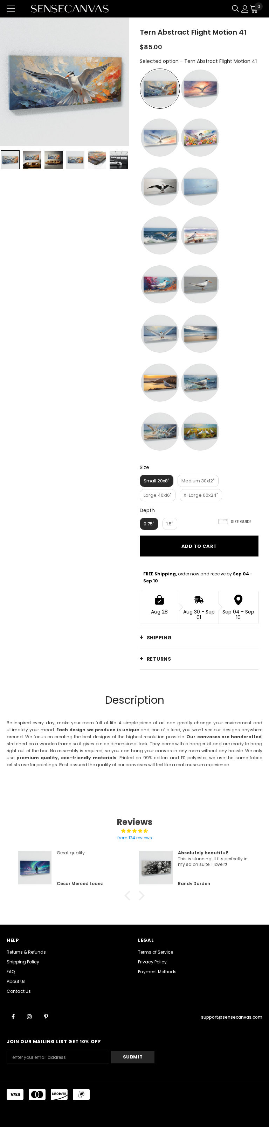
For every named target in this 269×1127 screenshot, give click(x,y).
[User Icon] (245, 9)
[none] (10, 159)
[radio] (160, 89)
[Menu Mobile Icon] (11, 9)
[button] (129, 895)
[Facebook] (13, 1016)
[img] (134, 830)
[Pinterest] (46, 1016)
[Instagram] (29, 1016)
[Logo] (70, 9)
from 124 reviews (134, 838)
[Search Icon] (235, 8)
